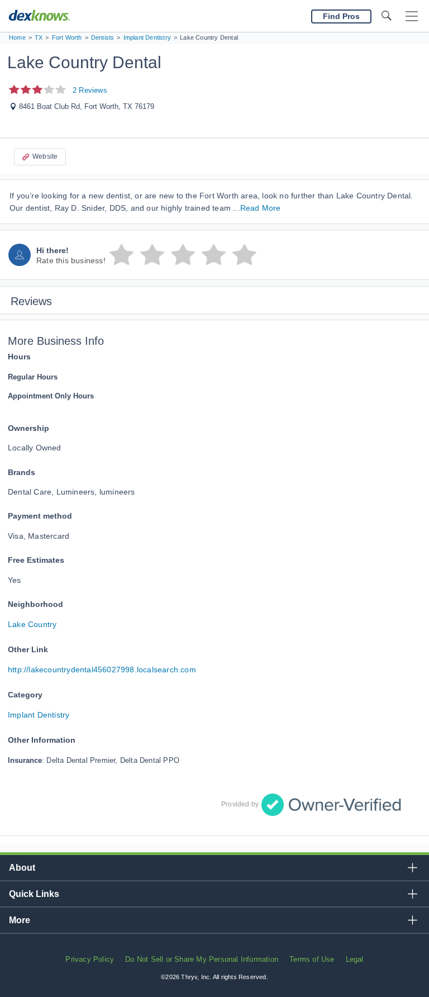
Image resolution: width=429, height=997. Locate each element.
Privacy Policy (89, 959)
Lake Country (32, 624)
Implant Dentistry (38, 714)
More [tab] (19, 920)
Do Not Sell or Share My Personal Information (201, 959)
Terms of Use (311, 959)
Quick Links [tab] (34, 894)
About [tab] (22, 867)
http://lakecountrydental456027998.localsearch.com (102, 669)
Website (45, 156)
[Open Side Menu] (412, 16)
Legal (355, 959)
